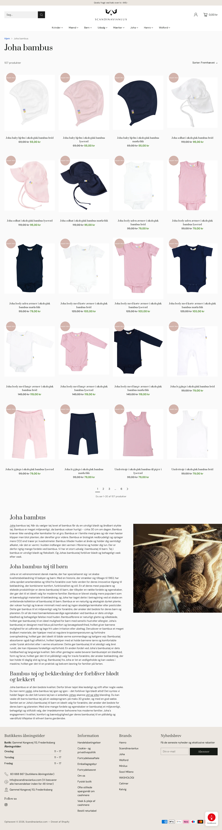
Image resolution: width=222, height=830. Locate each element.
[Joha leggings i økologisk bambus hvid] (192, 351)
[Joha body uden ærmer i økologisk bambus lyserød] (192, 185)
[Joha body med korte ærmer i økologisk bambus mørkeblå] (192, 268)
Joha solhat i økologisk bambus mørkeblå (84, 220)
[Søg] (41, 14)
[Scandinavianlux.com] (111, 15)
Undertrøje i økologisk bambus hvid (192, 469)
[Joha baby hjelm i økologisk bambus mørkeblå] (138, 102)
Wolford (123, 760)
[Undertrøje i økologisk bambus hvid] (192, 434)
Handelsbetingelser (89, 742)
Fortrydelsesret (87, 770)
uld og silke (92, 695)
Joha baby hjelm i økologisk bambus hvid (29, 138)
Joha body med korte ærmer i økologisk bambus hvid (83, 305)
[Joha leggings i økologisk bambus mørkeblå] (84, 434)
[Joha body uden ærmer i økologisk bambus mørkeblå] (29, 268)
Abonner (203, 751)
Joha (12, 525)
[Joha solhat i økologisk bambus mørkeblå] (84, 185)
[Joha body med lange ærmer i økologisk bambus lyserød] (84, 351)
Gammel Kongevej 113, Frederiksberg (31, 789)
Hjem (7, 38)
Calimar (123, 783)
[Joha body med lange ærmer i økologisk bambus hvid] (29, 351)
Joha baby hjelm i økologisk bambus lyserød (84, 139)
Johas (72, 695)
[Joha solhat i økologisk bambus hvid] (192, 102)
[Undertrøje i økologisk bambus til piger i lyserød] (138, 434)
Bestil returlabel (87, 810)
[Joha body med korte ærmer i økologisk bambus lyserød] (138, 268)
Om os (81, 775)
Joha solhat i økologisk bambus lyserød (29, 220)
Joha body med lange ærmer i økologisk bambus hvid (29, 388)
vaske (28, 691)
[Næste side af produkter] (127, 489)
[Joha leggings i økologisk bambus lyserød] (29, 434)
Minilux (123, 766)
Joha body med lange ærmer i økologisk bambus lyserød (84, 388)
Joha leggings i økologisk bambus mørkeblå (84, 471)
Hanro (122, 742)
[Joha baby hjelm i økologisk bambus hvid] (29, 102)
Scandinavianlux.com (37, 821)
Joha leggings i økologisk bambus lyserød (29, 469)
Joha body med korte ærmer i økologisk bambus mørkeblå (192, 305)
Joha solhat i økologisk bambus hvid (192, 138)
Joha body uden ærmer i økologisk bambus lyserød (192, 222)
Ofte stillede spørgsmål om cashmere (86, 791)
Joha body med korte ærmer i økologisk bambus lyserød (138, 305)
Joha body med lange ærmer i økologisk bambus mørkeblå (138, 388)
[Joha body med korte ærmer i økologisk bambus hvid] (84, 268)
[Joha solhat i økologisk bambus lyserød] (29, 185)
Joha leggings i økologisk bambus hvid (192, 386)
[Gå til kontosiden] (196, 15)
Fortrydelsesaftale (88, 758)
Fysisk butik (85, 781)
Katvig (122, 789)
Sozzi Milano (126, 771)
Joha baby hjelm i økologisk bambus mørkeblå (138, 139)
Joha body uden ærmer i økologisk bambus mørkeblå (29, 305)
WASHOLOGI (126, 777)
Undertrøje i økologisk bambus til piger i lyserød (138, 471)
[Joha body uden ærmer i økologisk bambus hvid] (138, 185)
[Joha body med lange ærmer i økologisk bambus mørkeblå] (138, 351)
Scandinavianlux (128, 748)
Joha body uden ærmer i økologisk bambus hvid (138, 222)
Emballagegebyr (87, 764)
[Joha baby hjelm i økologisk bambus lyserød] (84, 102)
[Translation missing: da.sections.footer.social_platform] (6, 805)
